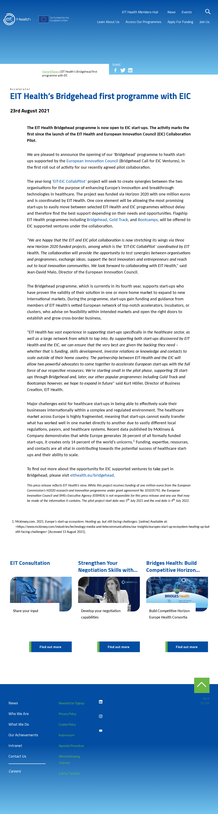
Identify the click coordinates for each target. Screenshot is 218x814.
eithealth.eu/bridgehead (92, 475)
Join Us (204, 21)
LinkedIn (100, 701)
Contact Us (17, 756)
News (171, 11)
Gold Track (118, 220)
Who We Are (19, 713)
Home (46, 71)
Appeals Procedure (71, 745)
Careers (15, 771)
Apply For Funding (180, 21)
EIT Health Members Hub (140, 11)
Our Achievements (23, 735)
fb (115, 70)
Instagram (100, 716)
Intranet (15, 745)
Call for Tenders (69, 773)
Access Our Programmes (143, 21)
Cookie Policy (67, 724)
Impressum (67, 735)
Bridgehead (97, 220)
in (130, 70)
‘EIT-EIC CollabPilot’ (69, 182)
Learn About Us (108, 21)
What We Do (19, 724)
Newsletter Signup (71, 703)
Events (186, 11)
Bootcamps (148, 220)
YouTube (100, 730)
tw (123, 70)
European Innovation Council (92, 161)
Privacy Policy (67, 713)
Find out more (50, 646)
